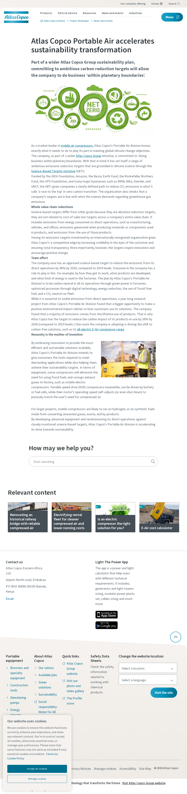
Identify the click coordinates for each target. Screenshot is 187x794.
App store (106, 614)
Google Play (106, 625)
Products (46, 13)
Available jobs (48, 675)
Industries (135, 13)
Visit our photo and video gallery (75, 686)
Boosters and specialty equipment (19, 673)
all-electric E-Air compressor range (100, 329)
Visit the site (164, 692)
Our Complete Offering (133, 3)
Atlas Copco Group (88, 156)
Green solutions (45, 684)
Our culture (46, 668)
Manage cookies (105, 768)
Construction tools (19, 687)
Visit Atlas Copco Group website (143, 783)
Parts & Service (67, 13)
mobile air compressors (77, 145)
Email (10, 599)
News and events (112, 13)
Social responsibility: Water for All (48, 707)
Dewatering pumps (18, 700)
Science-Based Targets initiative (53, 171)
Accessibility (127, 768)
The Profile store (74, 700)
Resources (89, 13)
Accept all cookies (37, 768)
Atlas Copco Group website (75, 668)
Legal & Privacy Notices (75, 768)
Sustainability (48, 694)
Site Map (145, 768)
